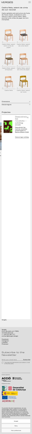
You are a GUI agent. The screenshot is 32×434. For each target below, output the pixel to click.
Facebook (5, 339)
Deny (16, 425)
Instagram (5, 341)
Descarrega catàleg (22, 137)
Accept (16, 421)
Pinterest (5, 344)
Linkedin (5, 342)
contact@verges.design (10, 336)
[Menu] (29, 2)
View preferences (16, 430)
